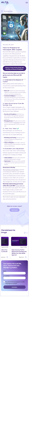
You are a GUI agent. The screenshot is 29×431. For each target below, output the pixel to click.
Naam (4, 271)
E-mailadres (6, 276)
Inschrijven (14, 287)
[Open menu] (27, 2)
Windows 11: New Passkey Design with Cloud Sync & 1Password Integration (14, 68)
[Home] (4, 2)
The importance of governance (11, 169)
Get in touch (15, 210)
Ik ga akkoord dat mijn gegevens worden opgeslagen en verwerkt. (15, 282)
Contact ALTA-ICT (20, 185)
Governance (16, 122)
